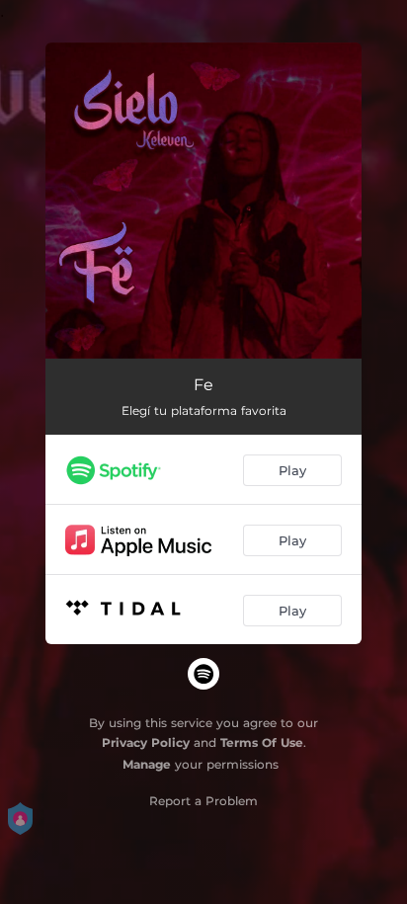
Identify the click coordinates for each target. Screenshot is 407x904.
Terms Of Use (261, 742)
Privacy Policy (146, 742)
